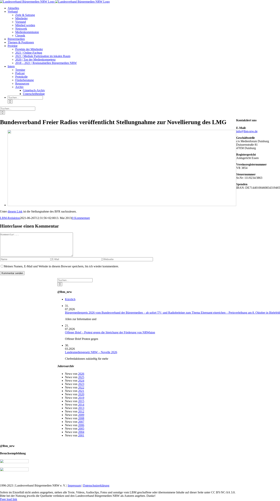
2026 (81, 373)
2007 (81, 421)
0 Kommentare (81, 218)
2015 (81, 401)
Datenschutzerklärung (96, 485)
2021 (81, 390)
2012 (81, 411)
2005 (81, 428)
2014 (81, 404)
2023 (81, 384)
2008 (81, 418)
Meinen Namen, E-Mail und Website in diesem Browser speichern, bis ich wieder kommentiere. (61, 266)
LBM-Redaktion (10, 218)
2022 (81, 387)
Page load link (8, 499)
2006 (81, 425)
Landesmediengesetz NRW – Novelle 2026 (91, 352)
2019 (81, 397)
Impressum (74, 485)
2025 (81, 377)
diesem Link (15, 211)
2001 (81, 435)
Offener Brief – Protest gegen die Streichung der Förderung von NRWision (110, 332)
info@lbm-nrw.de (247, 131)
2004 (81, 432)
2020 (81, 394)
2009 (81, 414)
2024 (81, 380)
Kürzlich (70, 299)
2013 (81, 408)
